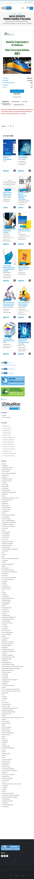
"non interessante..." (7, 276)
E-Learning (10, 373)
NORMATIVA (20, 14)
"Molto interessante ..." (23, 349)
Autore (24, 101)
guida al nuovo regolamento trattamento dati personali (23, 341)
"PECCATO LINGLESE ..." (23, 162)
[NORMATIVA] (9, 147)
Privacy (11, 875)
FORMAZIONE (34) (7, 433)
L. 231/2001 (29, 80)
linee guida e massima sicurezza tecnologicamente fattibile (9, 268)
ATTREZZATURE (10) (7, 428)
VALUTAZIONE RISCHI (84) (8, 455)
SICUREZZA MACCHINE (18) (9, 446)
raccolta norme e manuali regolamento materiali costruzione (23, 196)
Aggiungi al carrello (17, 91)
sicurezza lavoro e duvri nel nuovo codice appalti (23, 304)
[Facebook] (8, 126)
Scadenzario (11, 369)
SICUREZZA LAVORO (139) (8, 444)
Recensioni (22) (19, 104)
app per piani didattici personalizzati (7, 157)
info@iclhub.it (29, 2)
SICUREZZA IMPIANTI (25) (8, 442)
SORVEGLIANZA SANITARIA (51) (9, 453)
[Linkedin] (13, 126)
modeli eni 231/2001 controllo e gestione (24, 230)
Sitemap (17, 875)
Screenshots (6, 104)
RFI (31, 87)
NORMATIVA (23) (6, 435)
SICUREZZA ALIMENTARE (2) (9, 437)
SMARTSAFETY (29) (7, 451)
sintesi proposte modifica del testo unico (8, 340)
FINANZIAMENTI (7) (7, 430)
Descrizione (15, 101)
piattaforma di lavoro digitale (22, 156)
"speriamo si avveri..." (8, 346)
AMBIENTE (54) (6, 426)
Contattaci (23, 875)
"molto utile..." (6, 311)
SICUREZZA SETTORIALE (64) (9, 449)
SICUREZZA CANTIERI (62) (8, 439)
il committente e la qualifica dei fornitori (9, 230)
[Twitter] (10, 126)
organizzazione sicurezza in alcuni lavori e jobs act (23, 267)
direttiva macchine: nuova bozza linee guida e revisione (9, 304)
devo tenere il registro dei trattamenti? (7, 194)
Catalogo (14, 14)
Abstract (5, 101)
